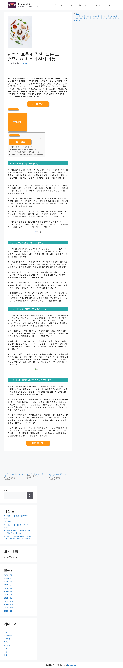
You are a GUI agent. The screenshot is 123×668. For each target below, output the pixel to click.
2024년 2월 (8, 595)
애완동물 (7, 645)
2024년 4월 (8, 588)
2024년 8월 (8, 582)
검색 (5, 491)
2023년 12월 (8, 601)
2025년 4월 (8, 578)
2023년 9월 (8, 611)
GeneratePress (72, 665)
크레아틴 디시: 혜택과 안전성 (35, 474)
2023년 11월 (8, 604)
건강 (77, 14)
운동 (5, 652)
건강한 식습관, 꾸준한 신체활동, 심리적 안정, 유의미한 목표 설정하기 (97, 16)
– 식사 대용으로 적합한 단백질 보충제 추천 (25, 152)
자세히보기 (38, 104)
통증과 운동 (63, 5)
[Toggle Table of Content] (41, 139)
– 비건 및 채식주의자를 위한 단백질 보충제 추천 (27, 154)
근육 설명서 (109, 5)
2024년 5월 (8, 585)
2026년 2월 (8, 575)
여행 (5, 648)
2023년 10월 (8, 608)
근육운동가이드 (76, 5)
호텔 (5, 655)
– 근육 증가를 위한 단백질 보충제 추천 (23, 149)
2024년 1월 (8, 598)
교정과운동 (88, 5)
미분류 (6, 642)
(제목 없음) (8, 522)
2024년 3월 (8, 591)
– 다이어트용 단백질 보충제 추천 (21, 147)
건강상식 (99, 5)
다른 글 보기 (38, 443)
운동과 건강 (24, 3)
